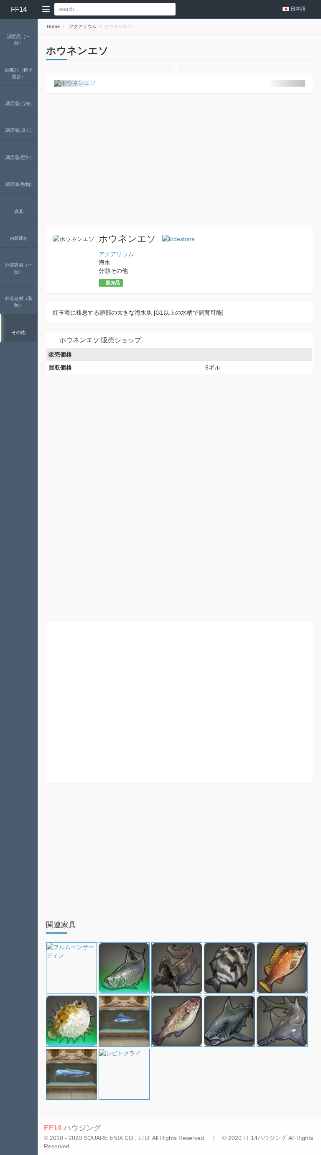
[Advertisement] (179, 160)
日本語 (298, 9)
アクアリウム (82, 26)
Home (53, 26)
